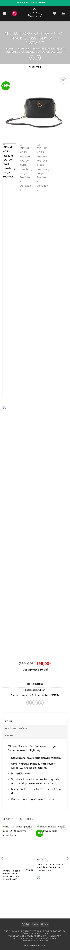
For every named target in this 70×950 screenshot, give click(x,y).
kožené (33, 695)
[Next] (62, 108)
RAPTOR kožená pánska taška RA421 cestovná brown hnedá (11, 875)
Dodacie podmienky (54, 931)
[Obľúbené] (54, 13)
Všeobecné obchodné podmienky (27, 936)
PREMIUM (54, 695)
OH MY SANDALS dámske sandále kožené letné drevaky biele (50, 867)
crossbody (23, 695)
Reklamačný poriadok (35, 940)
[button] (4, 13)
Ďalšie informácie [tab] (16, 728)
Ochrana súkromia (46, 938)
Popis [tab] (8, 721)
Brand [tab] (9, 735)
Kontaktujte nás (31, 931)
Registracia (54, 936)
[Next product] (31, 57)
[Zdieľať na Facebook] (35, 702)
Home (10, 48)
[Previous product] (38, 57)
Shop (7, 931)
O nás (15, 931)
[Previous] (8, 108)
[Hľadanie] (14, 13)
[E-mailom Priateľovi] (41, 702)
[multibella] (35, 13)
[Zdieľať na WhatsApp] (29, 702)
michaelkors (43, 695)
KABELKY (23, 48)
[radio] (38, 859)
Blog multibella (22, 938)
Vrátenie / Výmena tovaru (35, 933)
